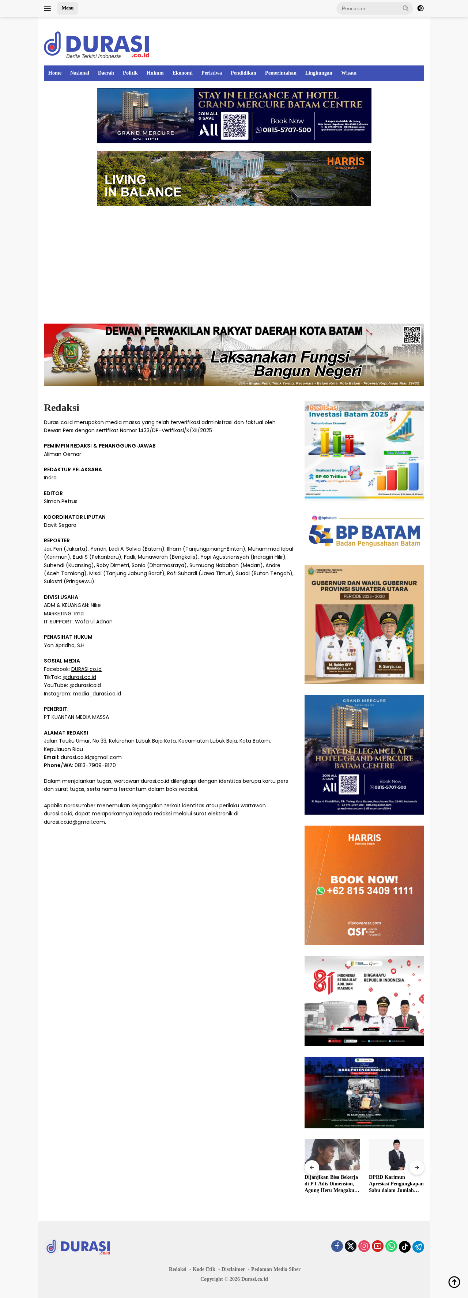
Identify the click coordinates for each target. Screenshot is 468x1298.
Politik (130, 73)
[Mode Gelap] (420, 8)
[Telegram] (418, 1247)
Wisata (348, 73)
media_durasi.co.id (97, 693)
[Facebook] (337, 1246)
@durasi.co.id (79, 677)
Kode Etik (204, 1269)
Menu (67, 8)
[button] (406, 8)
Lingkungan (318, 73)
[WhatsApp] (391, 1246)
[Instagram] (364, 1246)
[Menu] (49, 8)
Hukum (155, 73)
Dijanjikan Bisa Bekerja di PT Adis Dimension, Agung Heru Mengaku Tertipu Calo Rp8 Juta (331, 1184)
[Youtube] (378, 1246)
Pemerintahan (281, 73)
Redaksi (177, 1269)
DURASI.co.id (86, 669)
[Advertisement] (234, 265)
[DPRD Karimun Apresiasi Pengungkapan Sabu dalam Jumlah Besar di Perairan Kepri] (396, 1154)
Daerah (106, 73)
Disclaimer (233, 1269)
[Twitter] (350, 1246)
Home (54, 73)
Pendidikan (243, 73)
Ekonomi (183, 73)
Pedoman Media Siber (276, 1269)
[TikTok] (405, 1247)
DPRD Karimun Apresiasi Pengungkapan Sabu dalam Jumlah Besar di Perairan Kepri (396, 1184)
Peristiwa (211, 73)
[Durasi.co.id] (96, 44)
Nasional (79, 73)
